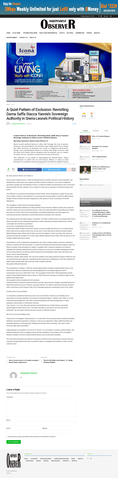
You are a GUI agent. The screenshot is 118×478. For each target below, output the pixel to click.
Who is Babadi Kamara (99, 157)
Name (8, 420)
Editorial (70, 33)
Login (106, 16)
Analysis (97, 33)
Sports (62, 33)
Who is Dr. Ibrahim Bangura (101, 136)
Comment (10, 397)
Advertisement (11, 37)
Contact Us (23, 37)
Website (44, 428)
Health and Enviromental (48, 33)
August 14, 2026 (86, 204)
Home (8, 33)
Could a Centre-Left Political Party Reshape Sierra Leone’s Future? (101, 235)
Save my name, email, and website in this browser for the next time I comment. (32, 436)
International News (30, 33)
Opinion (89, 33)
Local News (16, 33)
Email (8, 428)
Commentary (79, 33)
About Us (33, 37)
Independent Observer (18, 123)
